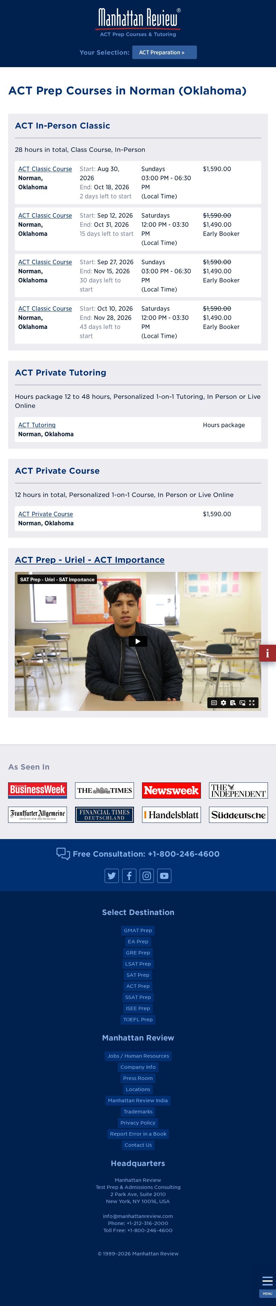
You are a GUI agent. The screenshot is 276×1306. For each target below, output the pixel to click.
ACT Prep (138, 986)
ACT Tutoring (37, 424)
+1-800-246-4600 (184, 854)
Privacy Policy (138, 1123)
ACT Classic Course (45, 168)
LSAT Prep (138, 964)
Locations (138, 1089)
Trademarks (138, 1111)
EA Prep (138, 941)
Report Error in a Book (138, 1134)
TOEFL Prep (138, 1019)
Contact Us (138, 1145)
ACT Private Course (45, 514)
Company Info (138, 1067)
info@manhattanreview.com (138, 1216)
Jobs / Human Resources (138, 1056)
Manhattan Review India (138, 1100)
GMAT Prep (138, 930)
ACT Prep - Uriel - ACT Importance (90, 559)
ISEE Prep (138, 1008)
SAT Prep (138, 975)
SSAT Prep (138, 997)
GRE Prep (138, 952)
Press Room (138, 1078)
